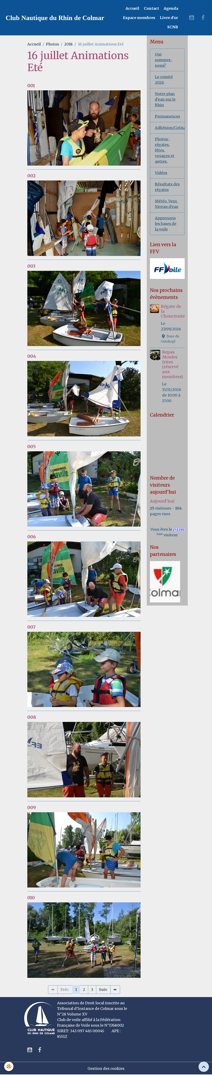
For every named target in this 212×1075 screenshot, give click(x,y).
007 (31, 627)
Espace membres (138, 17)
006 (31, 537)
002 (31, 176)
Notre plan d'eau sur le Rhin (165, 99)
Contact (151, 8)
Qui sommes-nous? (163, 60)
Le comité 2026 (164, 79)
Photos (52, 44)
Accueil (132, 8)
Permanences (167, 116)
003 (31, 266)
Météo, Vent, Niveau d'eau (166, 204)
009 (31, 807)
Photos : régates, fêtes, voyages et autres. (164, 150)
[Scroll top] (204, 1067)
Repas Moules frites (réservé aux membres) (172, 364)
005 (31, 446)
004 (31, 356)
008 (31, 717)
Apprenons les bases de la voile (165, 224)
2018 (68, 44)
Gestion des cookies (106, 1068)
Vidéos (161, 172)
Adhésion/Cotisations (169, 127)
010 (31, 898)
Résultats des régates (167, 187)
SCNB (172, 27)
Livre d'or (168, 17)
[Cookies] (8, 1066)
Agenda (170, 8)
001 (31, 85)
